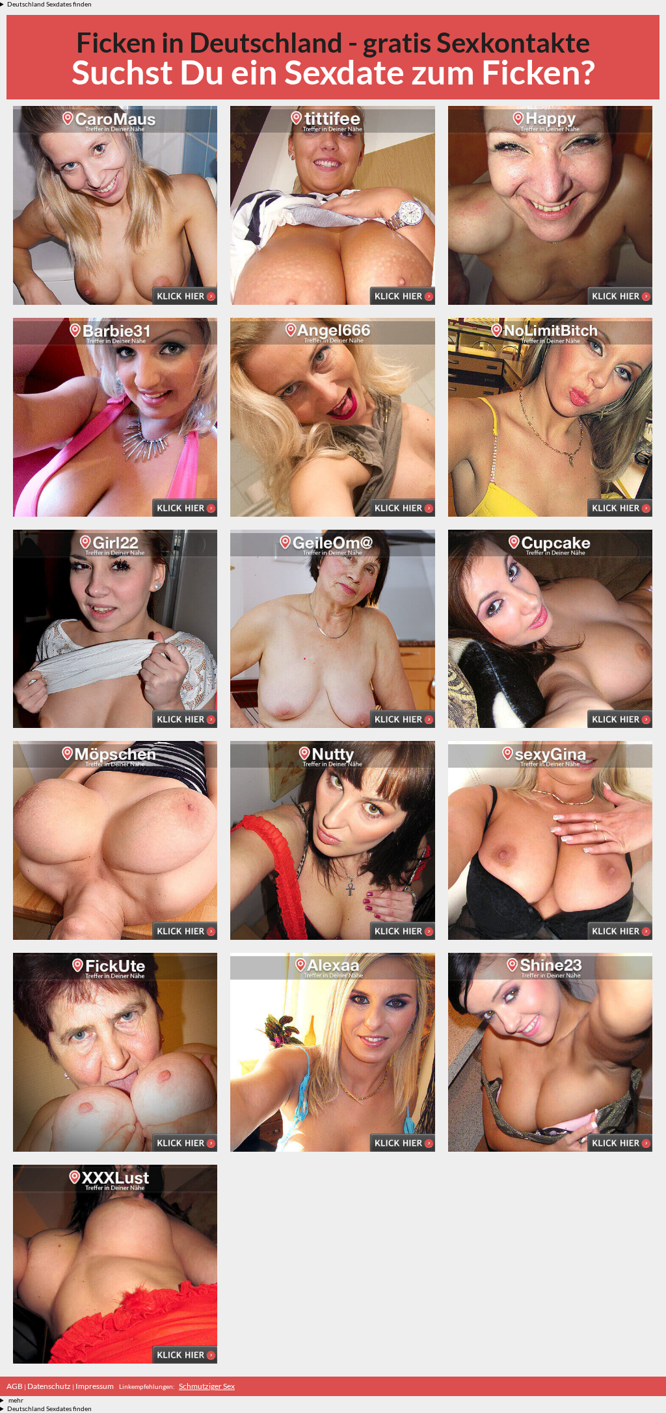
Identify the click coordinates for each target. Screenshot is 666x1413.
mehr (16, 1400)
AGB (15, 1386)
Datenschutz (49, 1386)
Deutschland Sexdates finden (49, 4)
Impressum (94, 1386)
